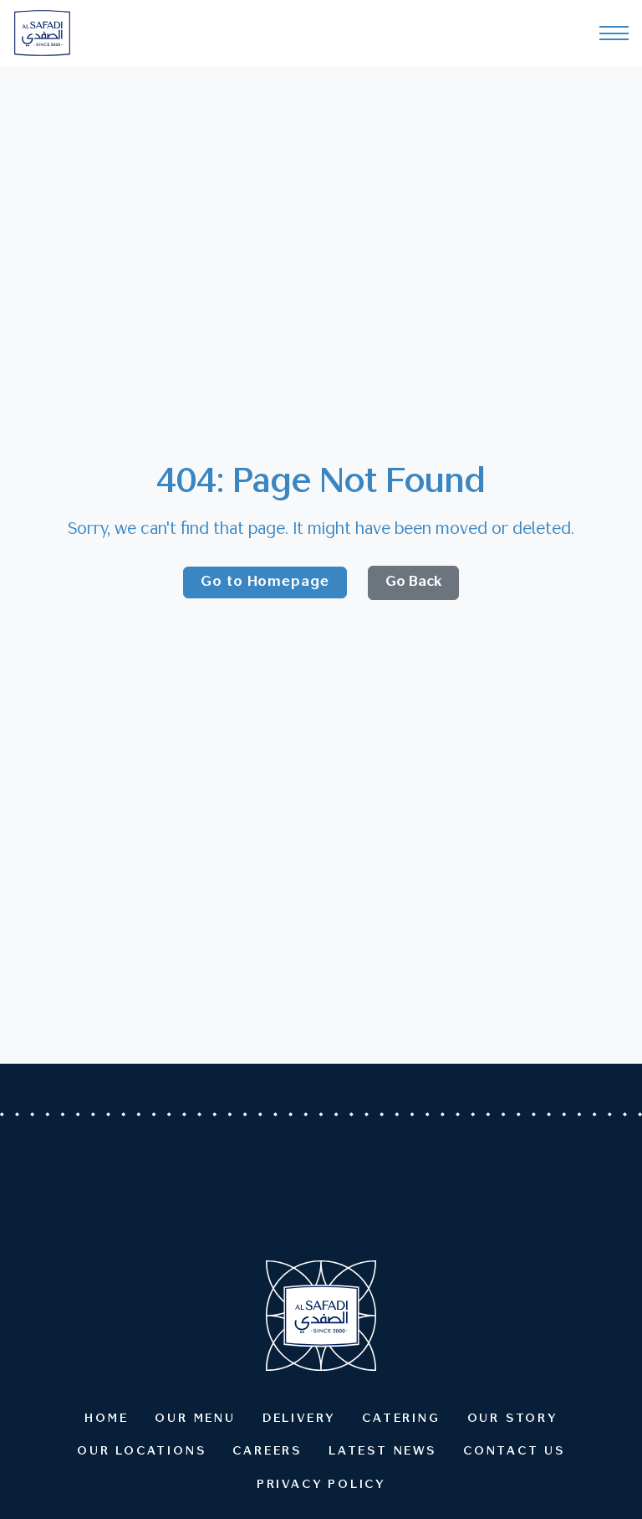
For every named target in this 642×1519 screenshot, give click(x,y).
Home (106, 1418)
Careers (267, 1451)
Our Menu (195, 1418)
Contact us (514, 1451)
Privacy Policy (321, 1485)
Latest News (382, 1451)
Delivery (298, 1418)
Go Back (413, 582)
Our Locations (141, 1451)
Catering (401, 1418)
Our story (512, 1418)
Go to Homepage (265, 582)
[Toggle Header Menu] (614, 33)
